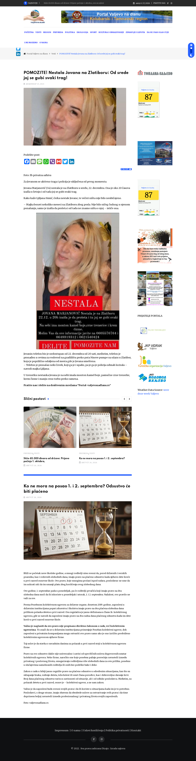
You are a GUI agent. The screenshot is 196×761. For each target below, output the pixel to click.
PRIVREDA (58, 32)
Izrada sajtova (117, 748)
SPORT (93, 32)
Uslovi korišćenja (93, 730)
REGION (47, 32)
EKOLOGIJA (82, 32)
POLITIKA (70, 32)
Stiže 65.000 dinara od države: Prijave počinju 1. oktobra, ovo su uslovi (74, 3)
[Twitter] (18, 48)
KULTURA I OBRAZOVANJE (111, 32)
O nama (76, 730)
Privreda (28, 453)
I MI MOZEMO (31, 42)
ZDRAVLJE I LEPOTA (135, 32)
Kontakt (136, 730)
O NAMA (43, 42)
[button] (124, 398)
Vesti (36, 453)
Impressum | (63, 730)
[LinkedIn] (18, 54)
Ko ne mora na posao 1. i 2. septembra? (102, 458)
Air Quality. (147, 90)
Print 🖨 (126, 169)
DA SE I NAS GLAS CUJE (158, 32)
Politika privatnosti (118, 730)
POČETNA (29, 32)
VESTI (38, 32)
